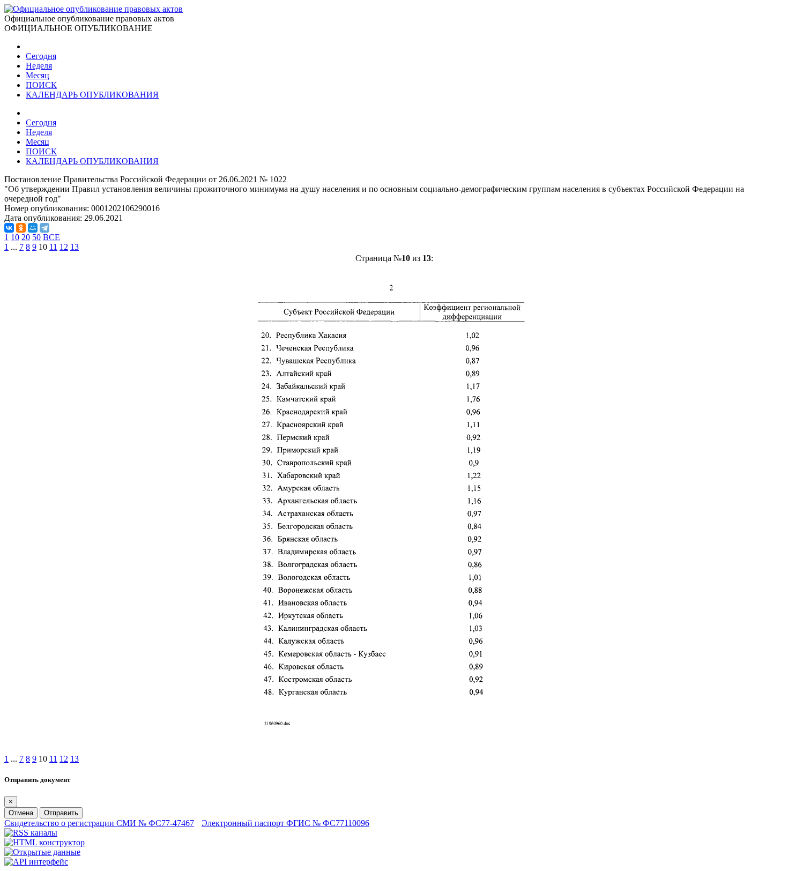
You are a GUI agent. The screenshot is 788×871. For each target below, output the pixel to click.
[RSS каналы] (30, 832)
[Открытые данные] (42, 852)
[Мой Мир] (33, 228)
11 (53, 246)
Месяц (37, 75)
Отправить (61, 813)
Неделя (39, 65)
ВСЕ (51, 237)
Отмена (21, 813)
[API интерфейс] (36, 861)
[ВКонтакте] (9, 228)
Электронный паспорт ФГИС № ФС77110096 (285, 823)
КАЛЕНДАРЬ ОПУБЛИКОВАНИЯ (92, 94)
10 (15, 237)
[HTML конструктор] (44, 842)
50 (36, 237)
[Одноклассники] (21, 228)
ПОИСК (41, 85)
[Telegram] (44, 228)
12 (64, 246)
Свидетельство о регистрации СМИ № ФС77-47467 (99, 823)
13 (74, 246)
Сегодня (41, 56)
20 (25, 237)
